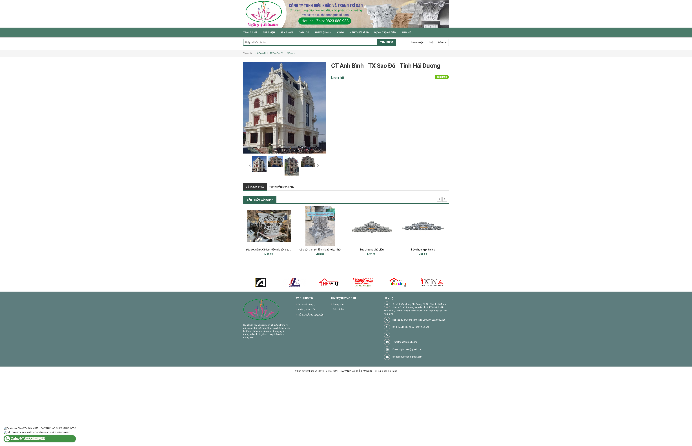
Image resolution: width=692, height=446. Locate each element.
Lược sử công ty (307, 304)
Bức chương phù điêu (372, 249)
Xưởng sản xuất (306, 309)
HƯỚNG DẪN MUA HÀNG (281, 187)
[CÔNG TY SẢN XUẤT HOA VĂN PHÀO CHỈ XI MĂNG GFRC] (346, 14)
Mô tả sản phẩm (255, 187)
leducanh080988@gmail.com (407, 357)
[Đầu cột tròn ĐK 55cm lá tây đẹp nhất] (320, 226)
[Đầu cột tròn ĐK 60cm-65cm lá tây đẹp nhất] (269, 226)
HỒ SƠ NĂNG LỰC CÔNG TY (314, 315)
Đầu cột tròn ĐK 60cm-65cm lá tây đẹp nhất (270, 249)
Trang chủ (338, 304)
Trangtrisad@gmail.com (404, 342)
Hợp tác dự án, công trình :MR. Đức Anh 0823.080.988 (418, 320)
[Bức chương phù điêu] (371, 226)
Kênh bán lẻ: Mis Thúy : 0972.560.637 (410, 327)
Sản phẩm (338, 309)
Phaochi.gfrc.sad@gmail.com (407, 349)
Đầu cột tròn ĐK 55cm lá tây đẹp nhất (320, 249)
